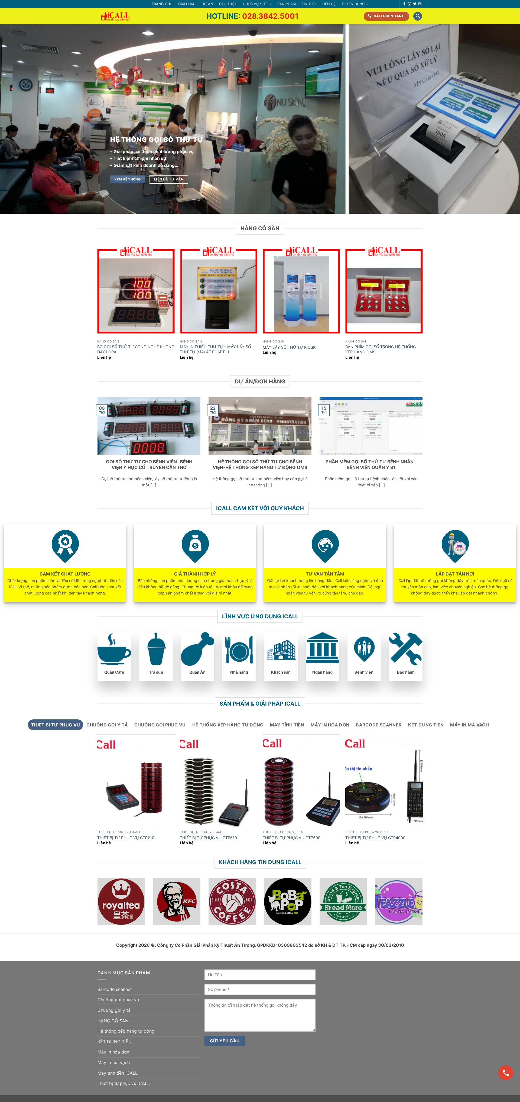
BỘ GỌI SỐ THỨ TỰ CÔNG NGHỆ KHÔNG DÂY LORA (135, 349)
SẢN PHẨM (286, 4)
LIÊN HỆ (329, 4)
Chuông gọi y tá (114, 1010)
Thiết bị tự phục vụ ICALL (124, 1083)
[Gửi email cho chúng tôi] (419, 4)
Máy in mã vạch (114, 1062)
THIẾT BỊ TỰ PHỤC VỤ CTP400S (375, 837)
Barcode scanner (115, 989)
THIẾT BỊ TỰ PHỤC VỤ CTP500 (291, 837)
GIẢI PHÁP (186, 4)
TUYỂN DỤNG (353, 4)
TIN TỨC (309, 4)
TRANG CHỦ (162, 4)
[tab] (55, 724)
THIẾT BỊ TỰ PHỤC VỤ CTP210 (125, 837)
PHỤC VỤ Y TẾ (255, 4)
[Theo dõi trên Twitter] (414, 4)
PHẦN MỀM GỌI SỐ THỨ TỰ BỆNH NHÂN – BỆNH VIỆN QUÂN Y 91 (371, 464)
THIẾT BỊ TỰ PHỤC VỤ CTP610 (208, 837)
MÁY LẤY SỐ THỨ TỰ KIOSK (289, 347)
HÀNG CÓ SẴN (113, 1020)
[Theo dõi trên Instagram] (409, 4)
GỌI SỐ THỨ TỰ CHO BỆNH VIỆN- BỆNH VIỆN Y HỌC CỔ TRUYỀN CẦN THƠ (149, 464)
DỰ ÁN (207, 4)
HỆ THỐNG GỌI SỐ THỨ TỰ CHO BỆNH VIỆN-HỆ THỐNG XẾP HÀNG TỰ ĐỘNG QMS (260, 464)
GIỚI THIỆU (228, 4)
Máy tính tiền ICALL (118, 1073)
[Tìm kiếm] (417, 16)
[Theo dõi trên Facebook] (404, 4)
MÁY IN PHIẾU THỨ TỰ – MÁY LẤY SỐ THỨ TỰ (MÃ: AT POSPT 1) (215, 349)
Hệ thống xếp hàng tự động (126, 1031)
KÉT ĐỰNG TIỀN (115, 1041)
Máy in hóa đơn (113, 1052)
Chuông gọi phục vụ (118, 999)
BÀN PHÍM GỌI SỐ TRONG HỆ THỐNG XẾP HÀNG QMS (380, 349)
